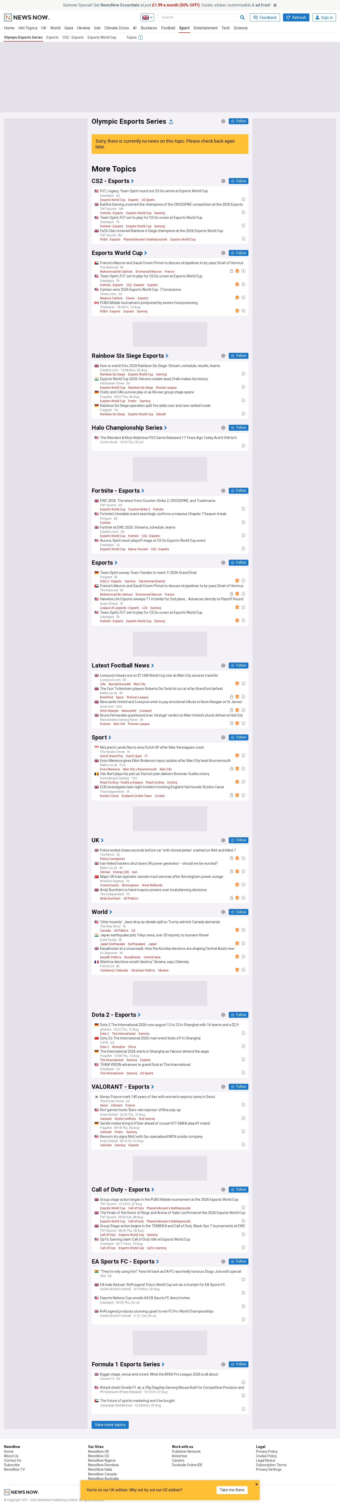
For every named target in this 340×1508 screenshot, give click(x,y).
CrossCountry (109, 885)
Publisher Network (186, 1451)
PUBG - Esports (110, 239)
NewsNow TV (14, 1469)
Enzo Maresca (110, 769)
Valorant (116, 1105)
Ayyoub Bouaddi (120, 684)
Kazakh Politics (110, 957)
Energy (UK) (121, 872)
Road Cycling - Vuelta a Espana (121, 782)
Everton (105, 724)
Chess (130, 298)
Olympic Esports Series (23, 37)
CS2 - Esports (73, 37)
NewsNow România (103, 1465)
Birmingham (130, 885)
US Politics (121, 930)
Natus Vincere (138, 549)
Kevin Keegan (109, 710)
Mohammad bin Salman (116, 271)
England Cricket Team (137, 795)
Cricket (160, 795)
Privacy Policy (267, 1451)
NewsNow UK (98, 1451)
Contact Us (12, 1460)
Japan (152, 944)
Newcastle (129, 710)
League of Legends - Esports (119, 607)
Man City (140, 684)
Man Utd (119, 724)
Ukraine (83, 28)
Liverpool (145, 710)
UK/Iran (105, 872)
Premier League (137, 697)
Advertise (179, 1456)
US (133, 930)
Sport (184, 28)
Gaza (68, 28)
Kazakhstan (132, 957)
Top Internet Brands (151, 581)
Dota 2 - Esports (111, 581)
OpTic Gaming (156, 1248)
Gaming (159, 213)
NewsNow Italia (100, 1469)
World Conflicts (125, 1118)
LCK (144, 607)
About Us (11, 1456)
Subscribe (12, 1465)
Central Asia (152, 957)
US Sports (148, 199)
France (169, 271)
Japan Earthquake (112, 944)
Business (149, 28)
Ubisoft (161, 414)
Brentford (106, 697)
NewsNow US (98, 1456)
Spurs (120, 697)
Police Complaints (112, 858)
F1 (146, 756)
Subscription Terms (271, 1465)
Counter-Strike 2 (139, 509)
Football (168, 28)
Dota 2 (104, 1033)
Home (9, 28)
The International (123, 1033)
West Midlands (152, 885)
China (132, 1046)
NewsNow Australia (103, 1479)
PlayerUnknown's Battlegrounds (145, 239)
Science (241, 28)
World (55, 28)
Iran (97, 28)
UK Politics (130, 898)
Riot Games (147, 1118)
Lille (103, 684)
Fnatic (132, 401)
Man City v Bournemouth (140, 769)
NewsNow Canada (102, 1474)
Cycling (172, 782)
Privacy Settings (269, 1469)
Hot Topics (27, 28)
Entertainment (206, 28)
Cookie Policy (266, 1456)
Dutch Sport (134, 756)
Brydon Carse (109, 795)
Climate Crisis (117, 28)
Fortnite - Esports (111, 213)
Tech (226, 28)
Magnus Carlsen (111, 298)
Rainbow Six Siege (112, 374)
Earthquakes (136, 944)
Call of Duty (136, 1208)
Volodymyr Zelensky (114, 970)
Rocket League (166, 387)
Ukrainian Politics (143, 970)
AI (135, 28)
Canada (105, 930)
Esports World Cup (102, 37)
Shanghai (118, 1046)
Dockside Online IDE (187, 1465)
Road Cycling (155, 782)
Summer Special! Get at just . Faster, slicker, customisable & (166, 5)
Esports (52, 37)
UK (43, 28)
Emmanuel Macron (149, 271)
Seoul (104, 1105)
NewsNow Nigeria (101, 1460)
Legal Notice (265, 1460)
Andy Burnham (110, 898)
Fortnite (158, 509)
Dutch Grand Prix (111, 756)
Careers (178, 1460)
